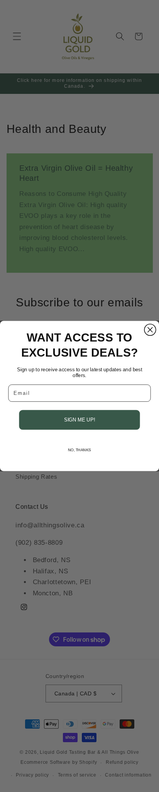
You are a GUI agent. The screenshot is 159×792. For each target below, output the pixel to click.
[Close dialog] (150, 330)
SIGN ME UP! (79, 419)
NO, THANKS (79, 449)
